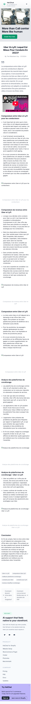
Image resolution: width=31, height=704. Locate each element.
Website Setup (7, 649)
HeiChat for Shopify (9, 645)
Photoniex (6, 658)
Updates (5, 681)
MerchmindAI (7, 661)
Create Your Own (9, 37)
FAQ (4, 674)
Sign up (5, 698)
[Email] (14, 635)
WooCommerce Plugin (10, 652)
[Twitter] (5, 635)
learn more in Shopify (19, 698)
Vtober (5, 655)
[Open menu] (26, 4)
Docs (4, 677)
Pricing (5, 671)
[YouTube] (9, 635)
